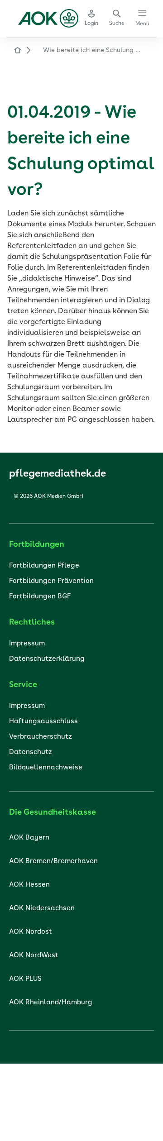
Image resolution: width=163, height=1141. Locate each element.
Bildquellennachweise (45, 767)
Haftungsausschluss (43, 721)
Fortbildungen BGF (40, 596)
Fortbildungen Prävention (51, 581)
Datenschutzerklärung (47, 659)
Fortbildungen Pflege (44, 566)
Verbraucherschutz (40, 737)
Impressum (27, 643)
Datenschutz (30, 752)
